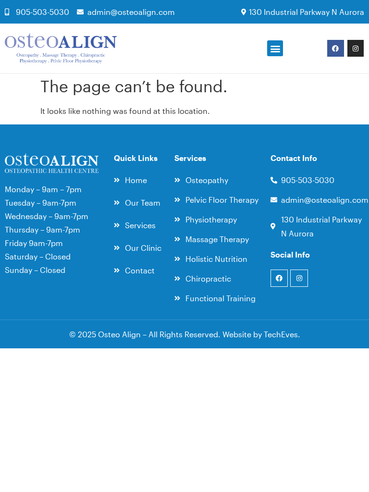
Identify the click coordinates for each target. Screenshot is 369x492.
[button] (275, 48)
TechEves (281, 334)
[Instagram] (355, 48)
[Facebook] (335, 48)
